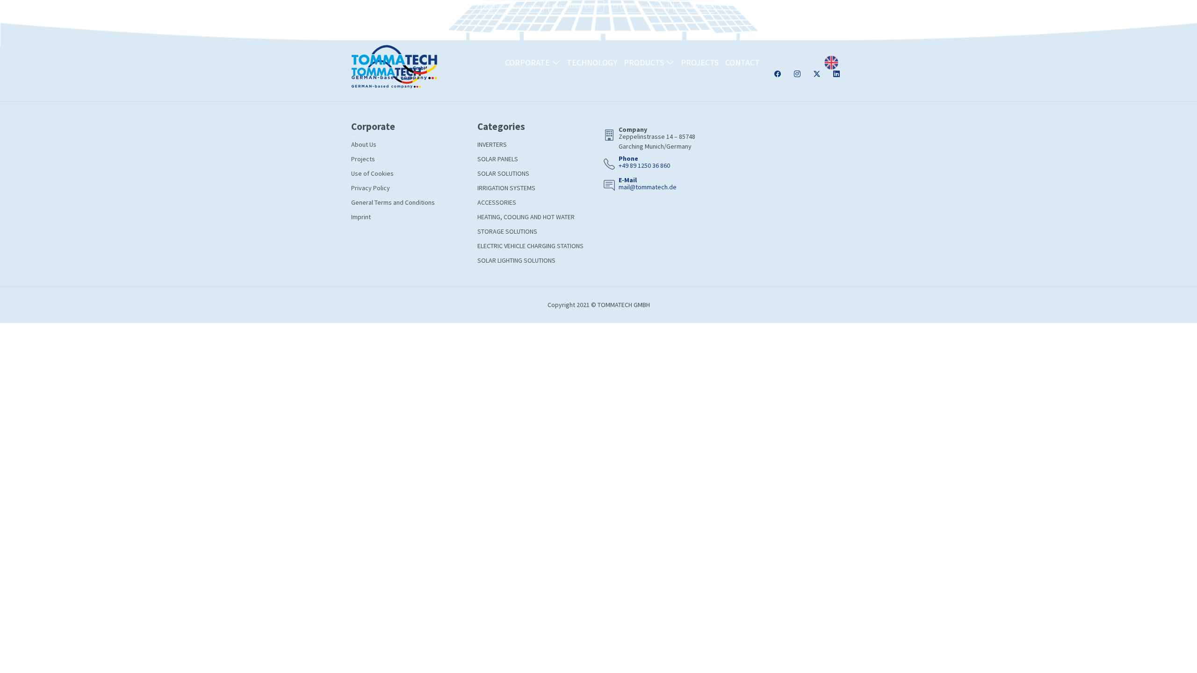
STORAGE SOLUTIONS (507, 231)
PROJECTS (700, 62)
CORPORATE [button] (528, 62)
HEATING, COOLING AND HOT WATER (526, 217)
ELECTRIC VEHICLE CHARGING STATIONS (530, 246)
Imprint (361, 217)
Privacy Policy (370, 188)
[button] (694, 6)
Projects (363, 159)
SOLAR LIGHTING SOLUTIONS (516, 260)
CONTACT (742, 62)
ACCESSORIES (496, 202)
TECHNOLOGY (592, 62)
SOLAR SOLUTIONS (503, 173)
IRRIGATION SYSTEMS (506, 188)
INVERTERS (492, 144)
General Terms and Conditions (393, 202)
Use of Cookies (372, 173)
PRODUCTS (645, 62)
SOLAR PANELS (497, 159)
